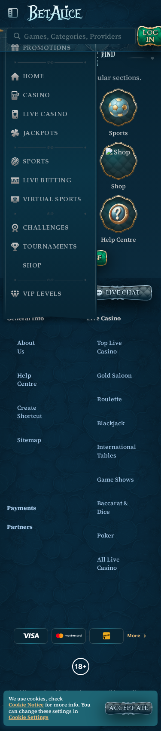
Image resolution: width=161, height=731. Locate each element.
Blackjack (111, 423)
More (133, 635)
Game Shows (115, 479)
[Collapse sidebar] (13, 13)
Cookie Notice (26, 705)
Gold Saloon (114, 375)
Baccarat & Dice (112, 507)
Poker (105, 535)
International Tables (116, 451)
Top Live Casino (109, 347)
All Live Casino (108, 563)
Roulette (109, 399)
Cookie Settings (29, 718)
